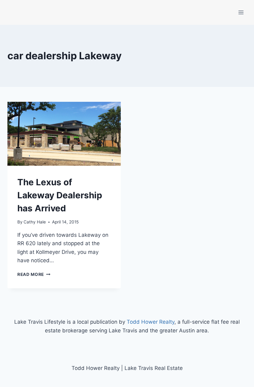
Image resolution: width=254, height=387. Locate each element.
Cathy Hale (35, 221)
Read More (33, 274)
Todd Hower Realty (150, 322)
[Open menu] (241, 12)
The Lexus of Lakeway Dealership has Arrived (59, 195)
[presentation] (64, 134)
